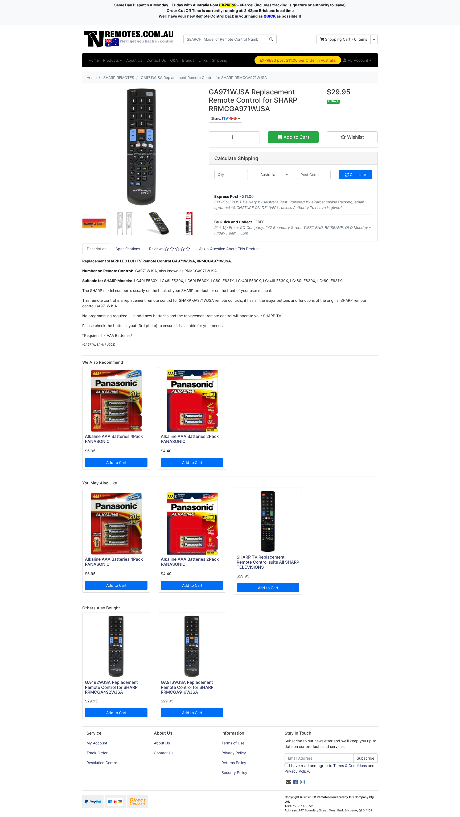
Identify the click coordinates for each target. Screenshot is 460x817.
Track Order (97, 753)
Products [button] (111, 60)
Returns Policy (233, 762)
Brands (188, 60)
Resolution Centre (102, 762)
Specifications (128, 248)
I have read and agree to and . (330, 768)
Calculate (357, 174)
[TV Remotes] (128, 38)
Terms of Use (232, 743)
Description (96, 248)
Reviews (157, 248)
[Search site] (271, 39)
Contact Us (156, 60)
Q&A (174, 60)
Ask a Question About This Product (229, 248)
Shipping (219, 60)
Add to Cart (295, 137)
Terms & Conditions (350, 765)
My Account (97, 743)
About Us (134, 60)
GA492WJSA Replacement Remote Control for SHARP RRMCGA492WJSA (111, 687)
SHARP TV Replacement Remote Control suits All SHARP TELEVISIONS (268, 562)
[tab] (96, 249)
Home (94, 60)
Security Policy (234, 772)
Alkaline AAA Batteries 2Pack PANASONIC (190, 439)
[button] (357, 60)
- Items (346, 39)
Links (203, 60)
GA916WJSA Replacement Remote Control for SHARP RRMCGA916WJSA (187, 687)
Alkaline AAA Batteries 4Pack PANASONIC (114, 439)
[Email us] (288, 782)
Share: (216, 118)
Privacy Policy (233, 753)
